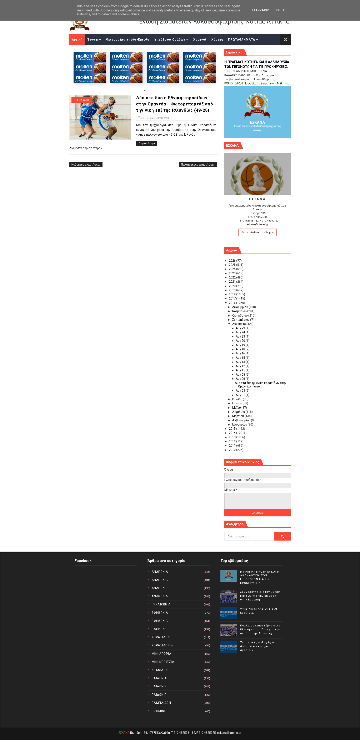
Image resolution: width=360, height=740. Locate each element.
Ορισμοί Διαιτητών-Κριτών (128, 39)
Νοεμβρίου (239, 311)
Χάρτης (217, 39)
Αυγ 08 (241, 374)
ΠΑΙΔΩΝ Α (159, 678)
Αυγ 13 (241, 362)
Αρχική (77, 39)
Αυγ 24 (241, 332)
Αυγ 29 (241, 328)
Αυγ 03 (241, 390)
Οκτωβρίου (240, 315)
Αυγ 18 (241, 349)
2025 (232, 264)
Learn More (261, 10)
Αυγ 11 (241, 370)
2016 (232, 302)
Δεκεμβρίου (240, 307)
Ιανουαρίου (240, 424)
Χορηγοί (199, 39)
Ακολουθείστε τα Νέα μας (257, 232)
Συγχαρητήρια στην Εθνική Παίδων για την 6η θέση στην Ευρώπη (260, 595)
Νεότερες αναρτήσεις (85, 164)
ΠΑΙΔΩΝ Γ (159, 694)
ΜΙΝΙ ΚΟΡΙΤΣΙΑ (163, 661)
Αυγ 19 (241, 345)
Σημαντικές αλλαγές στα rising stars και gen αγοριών (259, 646)
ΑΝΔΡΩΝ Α (160, 571)
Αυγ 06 (241, 378)
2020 (232, 286)
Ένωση (93, 39)
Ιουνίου (237, 403)
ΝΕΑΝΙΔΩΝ (160, 670)
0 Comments (161, 117)
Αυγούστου (240, 323)
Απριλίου (239, 411)
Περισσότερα (147, 143)
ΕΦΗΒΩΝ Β (160, 620)
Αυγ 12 (241, 366)
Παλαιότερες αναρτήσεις (198, 164)
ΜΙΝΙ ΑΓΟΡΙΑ (162, 653)
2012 (232, 441)
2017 (232, 298)
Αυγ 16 (241, 353)
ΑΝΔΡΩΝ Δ (160, 596)
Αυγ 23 (241, 336)
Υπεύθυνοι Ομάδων (170, 39)
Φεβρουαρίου (241, 420)
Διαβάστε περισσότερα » (85, 148)
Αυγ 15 (241, 357)
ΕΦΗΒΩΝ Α (160, 612)
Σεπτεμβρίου (241, 319)
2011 (232, 445)
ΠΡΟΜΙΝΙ (158, 711)
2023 (232, 273)
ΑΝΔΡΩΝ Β (160, 580)
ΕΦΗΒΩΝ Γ (160, 629)
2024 (232, 269)
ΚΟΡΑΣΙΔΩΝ (161, 637)
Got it (279, 10)
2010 (232, 450)
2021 (232, 281)
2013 (232, 437)
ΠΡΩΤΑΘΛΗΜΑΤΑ (241, 39)
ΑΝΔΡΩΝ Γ (160, 588)
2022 (232, 277)
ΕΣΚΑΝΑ (124, 732)
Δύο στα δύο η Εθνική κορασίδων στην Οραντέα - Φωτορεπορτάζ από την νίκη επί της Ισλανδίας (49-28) (174, 104)
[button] (144, 90)
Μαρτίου (238, 416)
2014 (232, 432)
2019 (232, 290)
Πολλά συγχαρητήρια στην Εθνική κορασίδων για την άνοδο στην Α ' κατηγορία (260, 629)
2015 (232, 428)
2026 (232, 260)
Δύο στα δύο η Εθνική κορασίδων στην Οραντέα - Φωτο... (260, 384)
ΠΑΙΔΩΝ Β (159, 686)
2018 (232, 294)
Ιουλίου (237, 399)
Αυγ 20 (241, 340)
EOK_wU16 (83, 100)
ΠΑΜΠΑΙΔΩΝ (161, 702)
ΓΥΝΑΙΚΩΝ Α (161, 604)
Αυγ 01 (241, 395)
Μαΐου (236, 407)
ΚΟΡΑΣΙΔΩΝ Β (162, 645)
